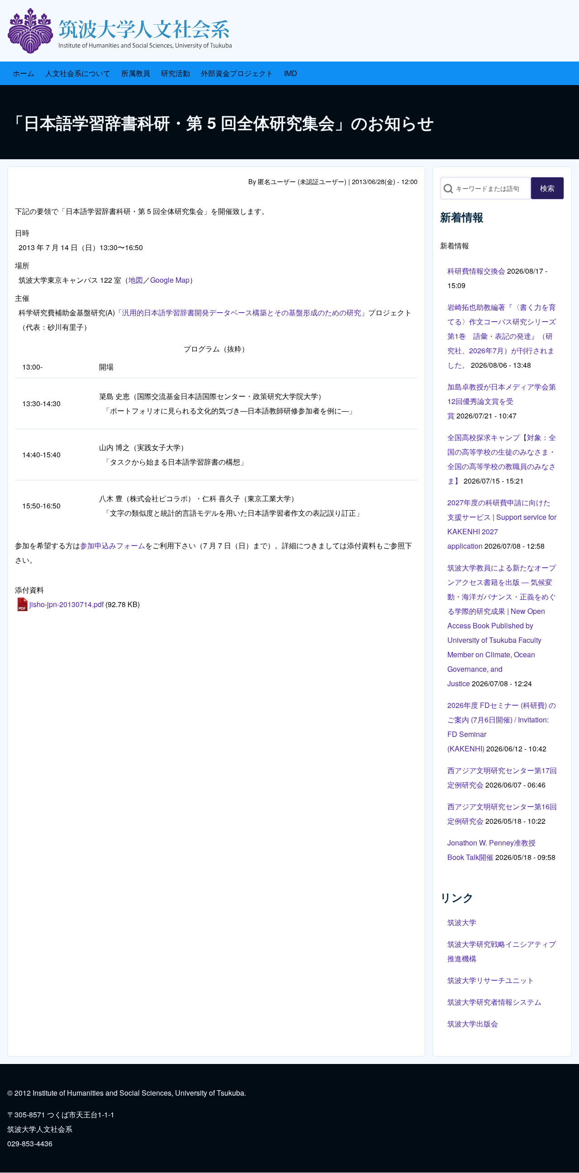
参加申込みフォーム (112, 545)
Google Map (170, 280)
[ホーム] (123, 30)
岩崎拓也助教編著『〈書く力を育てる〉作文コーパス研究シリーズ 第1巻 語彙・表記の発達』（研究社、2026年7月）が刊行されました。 (501, 336)
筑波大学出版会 (472, 1023)
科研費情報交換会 (476, 271)
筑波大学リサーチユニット (490, 980)
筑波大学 (461, 922)
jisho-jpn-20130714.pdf (66, 604)
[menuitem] (23, 73)
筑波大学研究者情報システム (494, 1002)
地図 (135, 280)
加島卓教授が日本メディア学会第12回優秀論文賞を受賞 (501, 401)
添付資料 (29, 589)
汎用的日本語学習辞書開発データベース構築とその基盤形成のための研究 (241, 312)
